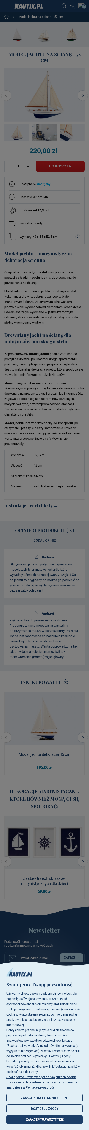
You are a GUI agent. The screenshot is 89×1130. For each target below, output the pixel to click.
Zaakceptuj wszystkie (45, 1119)
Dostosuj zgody (44, 1108)
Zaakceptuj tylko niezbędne (44, 1098)
